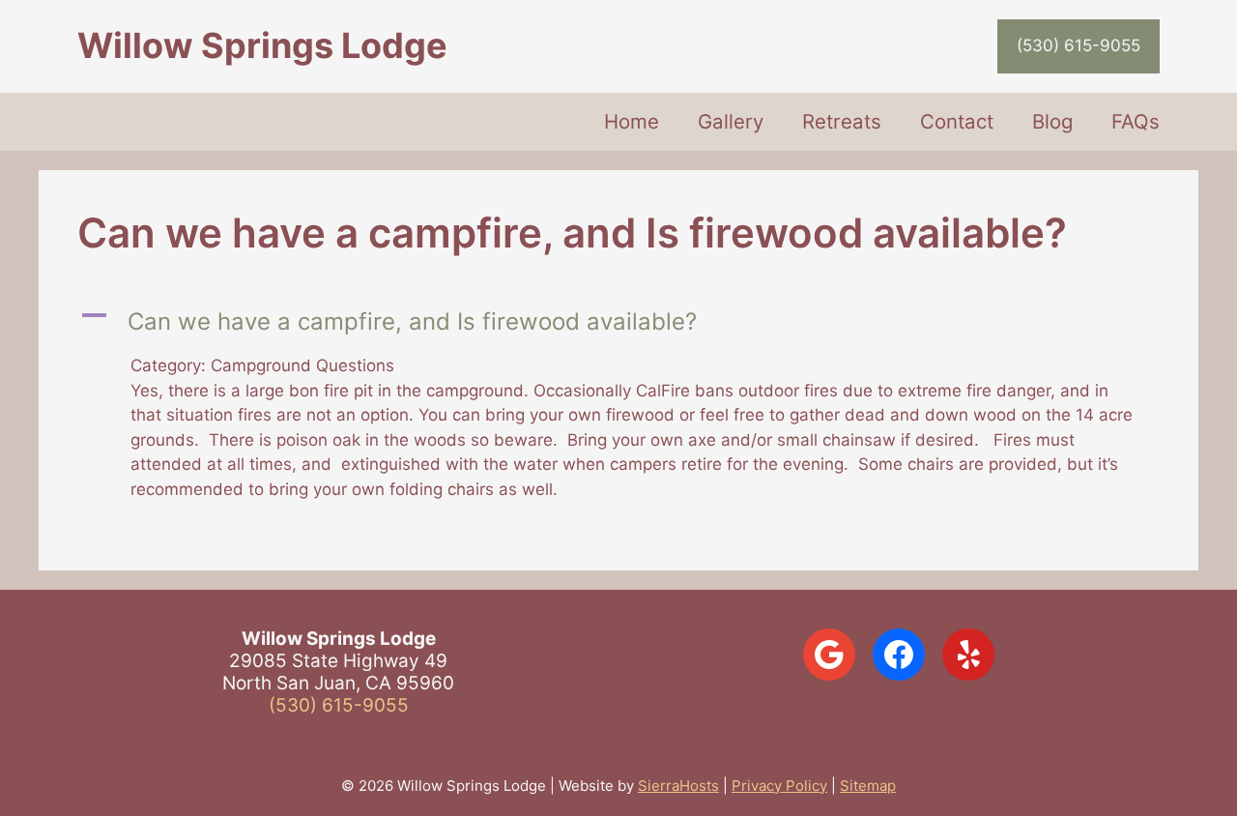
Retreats (841, 121)
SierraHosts (678, 785)
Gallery (730, 121)
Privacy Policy (779, 785)
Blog (1052, 121)
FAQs (1135, 121)
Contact (956, 121)
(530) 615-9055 (1078, 45)
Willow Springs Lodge (262, 45)
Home (631, 121)
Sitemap (868, 785)
